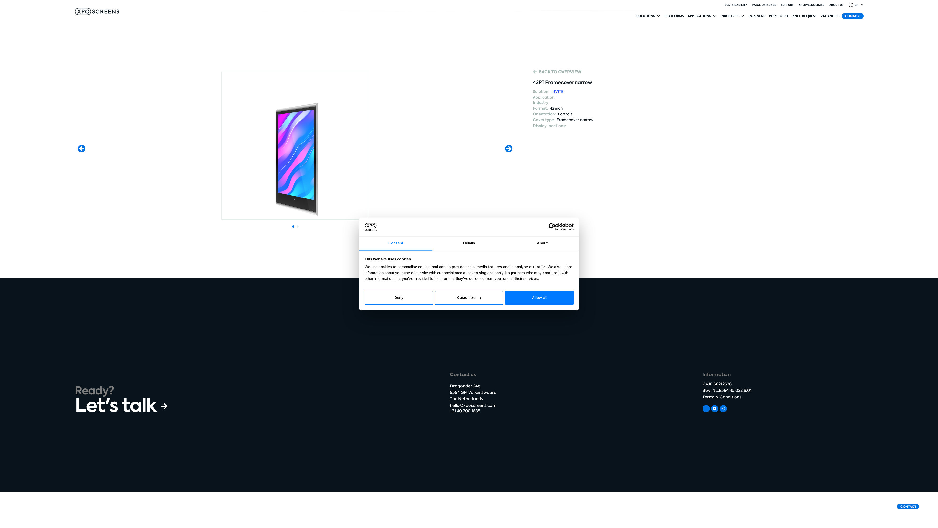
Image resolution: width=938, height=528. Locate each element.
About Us (836, 5)
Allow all (539, 298)
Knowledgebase (811, 5)
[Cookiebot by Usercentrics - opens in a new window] (552, 227)
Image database (764, 5)
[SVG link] (97, 11)
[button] (648, 16)
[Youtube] (714, 408)
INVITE (557, 91)
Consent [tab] (395, 243)
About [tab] (542, 243)
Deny (398, 298)
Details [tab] (469, 243)
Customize (466, 298)
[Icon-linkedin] (706, 408)
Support (787, 5)
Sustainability (736, 5)
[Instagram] (723, 408)
